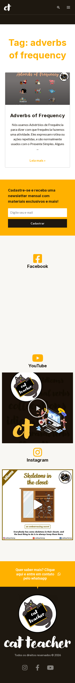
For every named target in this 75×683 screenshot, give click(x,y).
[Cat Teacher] (7, 7)
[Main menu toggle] (68, 7)
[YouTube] (38, 358)
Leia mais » (38, 160)
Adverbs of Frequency (37, 115)
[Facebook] (38, 258)
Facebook (37, 266)
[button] (58, 7)
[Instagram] (38, 452)
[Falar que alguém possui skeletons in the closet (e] (37, 504)
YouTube (37, 365)
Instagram (37, 460)
